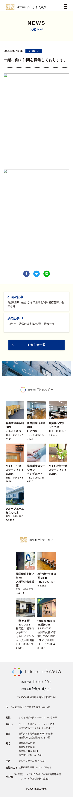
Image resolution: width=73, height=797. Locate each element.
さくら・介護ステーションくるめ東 (37, 724)
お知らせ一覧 (36, 344)
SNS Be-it (35, 774)
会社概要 (23, 767)
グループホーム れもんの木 (32, 760)
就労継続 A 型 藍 (27, 743)
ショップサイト (44, 767)
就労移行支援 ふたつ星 (30, 755)
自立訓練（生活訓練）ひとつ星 (34, 737)
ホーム (9, 707)
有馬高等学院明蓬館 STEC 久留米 (36, 733)
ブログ (30, 707)
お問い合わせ (43, 707)
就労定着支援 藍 (27, 747)
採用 (32, 767)
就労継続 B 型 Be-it (28, 751)
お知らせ (20, 707)
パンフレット (23, 778)
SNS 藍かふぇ (21, 774)
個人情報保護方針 (40, 778)
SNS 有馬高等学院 (51, 774)
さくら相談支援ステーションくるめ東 (38, 717)
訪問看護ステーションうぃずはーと (37, 728)
